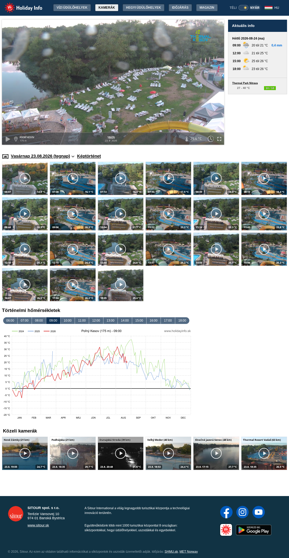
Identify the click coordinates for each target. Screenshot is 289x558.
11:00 (82, 320)
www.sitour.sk (38, 525)
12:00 (96, 320)
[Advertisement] (257, 120)
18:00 (182, 320)
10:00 (68, 320)
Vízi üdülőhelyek (72, 7)
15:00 (139, 320)
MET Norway (188, 551)
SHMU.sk (171, 551)
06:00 (10, 320)
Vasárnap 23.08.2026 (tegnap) (40, 156)
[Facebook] (226, 512)
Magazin (207, 7)
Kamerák (106, 7)
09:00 (53, 320)
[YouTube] (258, 512)
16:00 (153, 320)
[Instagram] (242, 512)
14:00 (125, 320)
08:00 (39, 320)
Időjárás (180, 7)
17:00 (168, 320)
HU (276, 7)
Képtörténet (89, 156)
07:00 (25, 320)
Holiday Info (20, 5)
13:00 (110, 320)
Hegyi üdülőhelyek (143, 7)
